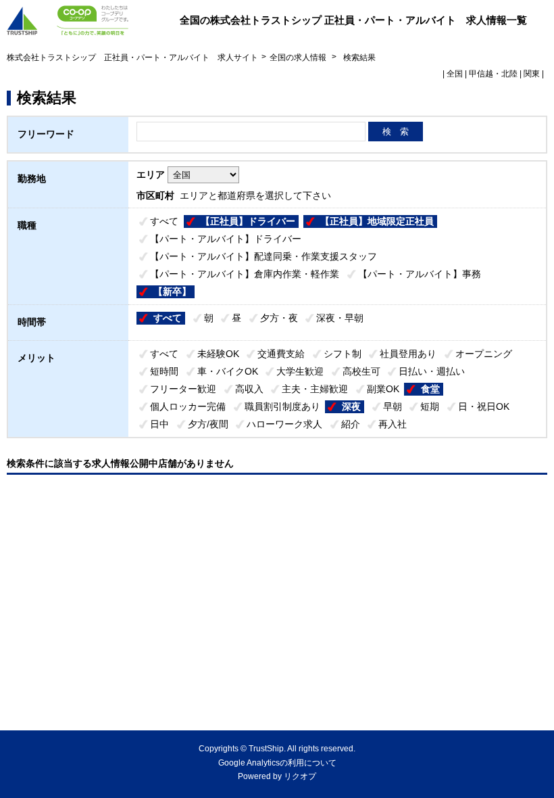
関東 (532, 73)
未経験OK (218, 353)
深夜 (351, 406)
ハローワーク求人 (284, 424)
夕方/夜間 (208, 424)
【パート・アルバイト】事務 (419, 273)
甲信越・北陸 (493, 73)
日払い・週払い (432, 371)
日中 (159, 424)
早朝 (392, 406)
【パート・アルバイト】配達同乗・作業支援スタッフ (263, 256)
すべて (164, 221)
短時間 (164, 371)
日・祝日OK (483, 406)
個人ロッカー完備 (188, 406)
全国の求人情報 (299, 57)
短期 (429, 406)
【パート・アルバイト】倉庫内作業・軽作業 (244, 273)
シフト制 (342, 353)
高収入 (249, 388)
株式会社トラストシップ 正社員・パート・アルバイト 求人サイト (132, 57)
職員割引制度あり (282, 406)
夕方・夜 (279, 317)
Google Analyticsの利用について (277, 763)
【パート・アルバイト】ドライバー (225, 238)
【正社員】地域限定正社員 (377, 221)
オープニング (483, 353)
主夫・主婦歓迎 (315, 388)
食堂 (430, 388)
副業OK (383, 388)
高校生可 (361, 371)
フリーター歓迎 (183, 388)
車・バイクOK (227, 371)
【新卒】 (172, 291)
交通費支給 (281, 353)
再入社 (392, 424)
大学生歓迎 (300, 371)
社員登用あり (408, 353)
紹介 (350, 424)
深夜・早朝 (339, 317)
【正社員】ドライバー (248, 221)
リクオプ (300, 776)
